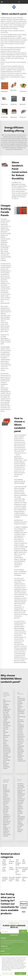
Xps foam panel (23, 861)
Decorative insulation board (11, 879)
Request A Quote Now (24, 904)
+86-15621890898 (5, 948)
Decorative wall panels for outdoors (18, 871)
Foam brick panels (4, 869)
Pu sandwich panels (11, 861)
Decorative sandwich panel (24, 869)
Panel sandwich (11, 868)
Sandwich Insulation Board (4, 879)
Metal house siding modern (4, 862)
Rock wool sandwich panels (18, 862)
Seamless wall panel (24, 879)
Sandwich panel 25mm (18, 879)
